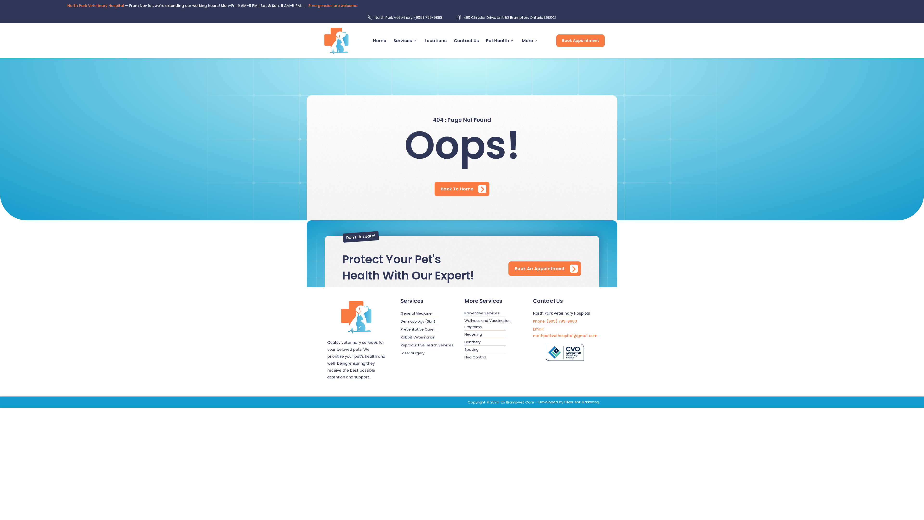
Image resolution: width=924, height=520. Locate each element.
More (527, 41)
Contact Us (466, 41)
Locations (436, 41)
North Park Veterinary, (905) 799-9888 (408, 17)
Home (379, 41)
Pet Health (497, 41)
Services (402, 41)
